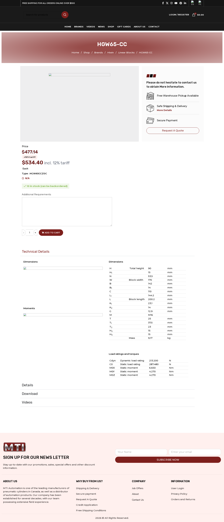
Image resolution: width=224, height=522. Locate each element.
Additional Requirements (37, 194)
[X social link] (167, 3)
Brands (98, 52)
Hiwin (110, 52)
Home (76, 52)
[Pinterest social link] (180, 3)
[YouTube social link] (176, 3)
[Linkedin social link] (185, 3)
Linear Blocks (126, 52)
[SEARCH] (65, 14)
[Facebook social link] (163, 3)
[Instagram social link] (171, 3)
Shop (87, 52)
